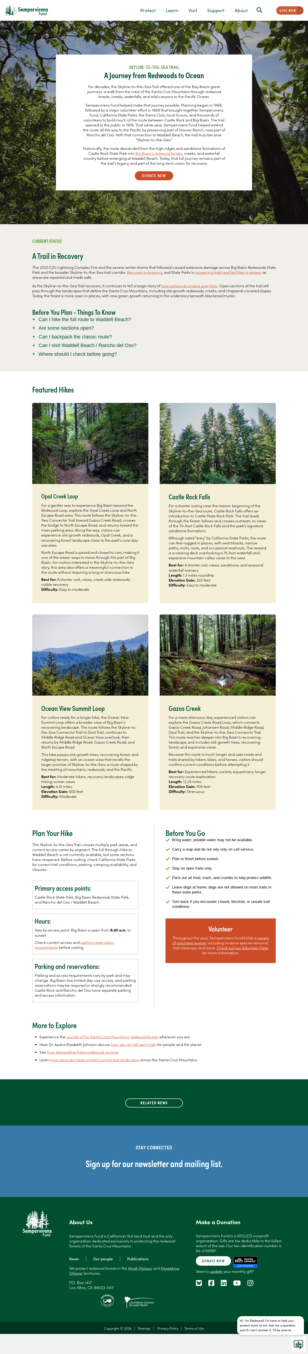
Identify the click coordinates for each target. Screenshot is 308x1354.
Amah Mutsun (140, 1268)
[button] (154, 319)
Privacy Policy (167, 1328)
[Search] (259, 10)
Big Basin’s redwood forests (158, 153)
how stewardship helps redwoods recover (83, 1052)
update (216, 1271)
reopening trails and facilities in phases (228, 272)
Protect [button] (148, 10)
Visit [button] (192, 10)
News (74, 1258)
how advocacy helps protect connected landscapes (94, 1059)
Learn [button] (172, 10)
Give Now (288, 10)
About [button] (241, 10)
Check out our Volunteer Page (242, 947)
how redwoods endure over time (189, 285)
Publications (138, 1258)
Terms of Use (194, 1328)
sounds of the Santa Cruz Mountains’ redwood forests (112, 1036)
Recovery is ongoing (144, 272)
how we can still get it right (133, 1044)
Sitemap (144, 1328)
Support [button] (216, 10)
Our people (103, 1258)
